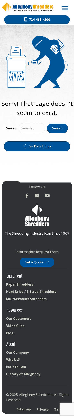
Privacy (43, 409)
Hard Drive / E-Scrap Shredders (31, 291)
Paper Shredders (19, 284)
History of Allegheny (23, 374)
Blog (10, 333)
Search (11, 128)
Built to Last (16, 367)
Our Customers (18, 318)
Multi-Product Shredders (26, 299)
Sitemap (24, 409)
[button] (57, 128)
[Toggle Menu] (65, 8)
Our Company (17, 352)
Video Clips (15, 325)
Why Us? (13, 359)
